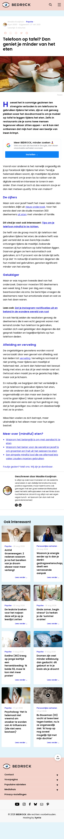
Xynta (38, 817)
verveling (25, 358)
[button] (55, 775)
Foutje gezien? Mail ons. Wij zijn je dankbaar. (28, 466)
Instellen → (32, 154)
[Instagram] (16, 505)
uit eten (22, 214)
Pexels (60, 95)
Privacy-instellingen (15, 794)
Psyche (29, 21)
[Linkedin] (20, 505)
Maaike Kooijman (16, 21)
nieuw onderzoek (35, 207)
